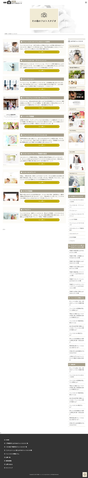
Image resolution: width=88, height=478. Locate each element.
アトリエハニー (28, 79)
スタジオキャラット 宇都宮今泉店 (35, 154)
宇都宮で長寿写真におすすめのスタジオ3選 (76, 251)
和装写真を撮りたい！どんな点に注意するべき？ (76, 346)
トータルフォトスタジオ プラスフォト (36, 98)
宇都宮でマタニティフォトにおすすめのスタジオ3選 (76, 280)
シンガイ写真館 (28, 116)
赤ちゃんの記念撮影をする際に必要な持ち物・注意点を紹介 (76, 340)
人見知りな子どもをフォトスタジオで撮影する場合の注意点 (76, 358)
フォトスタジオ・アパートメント (35, 60)
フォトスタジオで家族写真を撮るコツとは (76, 321)
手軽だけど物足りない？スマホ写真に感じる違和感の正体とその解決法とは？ (76, 315)
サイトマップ (9, 467)
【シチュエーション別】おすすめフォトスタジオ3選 (19, 450)
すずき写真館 (27, 191)
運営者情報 (8, 460)
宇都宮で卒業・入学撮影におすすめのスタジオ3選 (76, 256)
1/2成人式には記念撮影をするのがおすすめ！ (76, 351)
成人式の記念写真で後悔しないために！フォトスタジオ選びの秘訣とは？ (76, 328)
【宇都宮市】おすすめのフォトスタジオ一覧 (17, 443)
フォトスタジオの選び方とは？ (76, 334)
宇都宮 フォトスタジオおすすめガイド (44, 474)
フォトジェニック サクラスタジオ (35, 135)
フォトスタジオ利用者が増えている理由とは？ (76, 309)
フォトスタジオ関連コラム (12, 453)
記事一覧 (8, 457)
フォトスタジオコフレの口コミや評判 (36, 42)
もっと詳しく (42, 51)
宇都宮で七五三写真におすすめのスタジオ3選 (76, 267)
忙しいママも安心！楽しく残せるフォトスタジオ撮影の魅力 (76, 303)
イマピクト (27, 210)
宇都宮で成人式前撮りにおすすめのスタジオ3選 (76, 262)
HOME (7, 439)
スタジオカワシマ (29, 172)
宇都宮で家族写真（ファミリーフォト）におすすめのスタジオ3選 (76, 273)
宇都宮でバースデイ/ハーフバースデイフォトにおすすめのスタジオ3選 (76, 286)
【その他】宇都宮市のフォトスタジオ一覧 (16, 446)
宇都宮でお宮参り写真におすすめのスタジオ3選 (76, 292)
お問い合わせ (9, 464)
